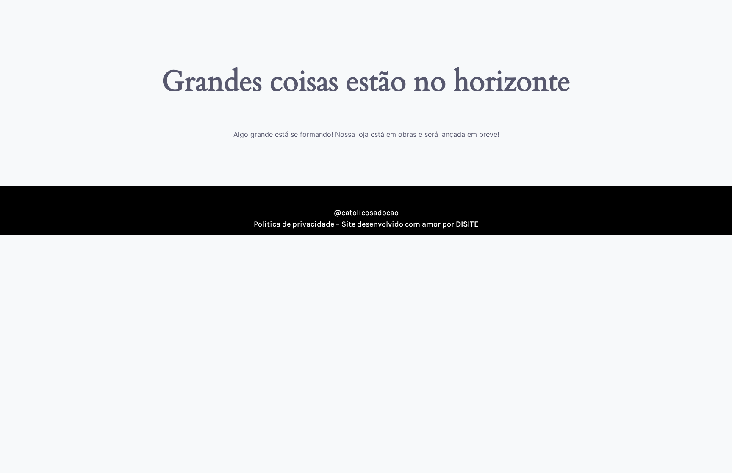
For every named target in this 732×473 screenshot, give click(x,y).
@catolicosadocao (366, 212)
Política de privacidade (294, 224)
